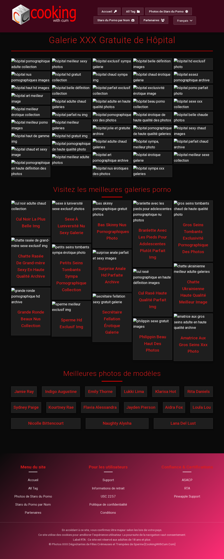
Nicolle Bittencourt (46, 423)
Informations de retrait (108, 488)
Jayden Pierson (140, 407)
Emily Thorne (100, 391)
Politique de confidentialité (108, 504)
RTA (187, 488)
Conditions (108, 513)
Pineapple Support (187, 496)
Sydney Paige (26, 407)
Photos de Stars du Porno (166, 11)
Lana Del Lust (183, 423)
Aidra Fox (174, 407)
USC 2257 (108, 496)
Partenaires (152, 20)
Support (108, 480)
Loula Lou (202, 407)
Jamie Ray (24, 391)
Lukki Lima (134, 391)
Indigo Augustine (61, 391)
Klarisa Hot (165, 391)
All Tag (131, 11)
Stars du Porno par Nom (113, 20)
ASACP (187, 480)
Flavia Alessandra (100, 407)
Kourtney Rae (61, 407)
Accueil (107, 11)
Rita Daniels (198, 391)
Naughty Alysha (117, 423)
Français (182, 20)
